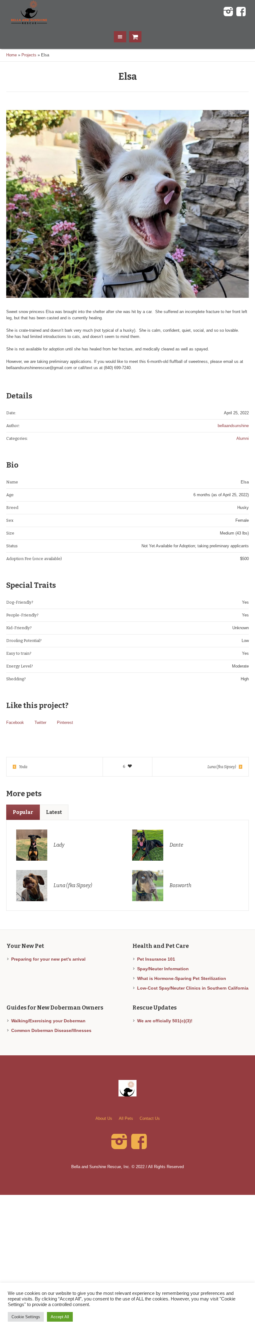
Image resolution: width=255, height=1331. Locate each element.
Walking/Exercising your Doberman (48, 1020)
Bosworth (180, 885)
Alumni (242, 438)
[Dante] (147, 844)
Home (11, 55)
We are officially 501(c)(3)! (164, 1020)
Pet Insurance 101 (156, 959)
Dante (176, 845)
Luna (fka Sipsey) (221, 767)
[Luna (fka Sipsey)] (31, 885)
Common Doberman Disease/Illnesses (51, 1030)
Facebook (15, 722)
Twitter (40, 722)
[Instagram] (228, 12)
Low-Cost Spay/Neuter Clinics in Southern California (192, 988)
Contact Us (150, 1118)
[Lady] (31, 844)
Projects (28, 55)
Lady (58, 845)
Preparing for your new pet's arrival (48, 959)
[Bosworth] (147, 885)
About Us (103, 1118)
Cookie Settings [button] (26, 1316)
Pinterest (65, 722)
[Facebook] (241, 12)
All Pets (126, 1118)
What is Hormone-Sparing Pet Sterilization (181, 978)
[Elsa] (127, 203)
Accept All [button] (60, 1316)
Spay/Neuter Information (163, 968)
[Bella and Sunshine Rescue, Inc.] (127, 1088)
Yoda (23, 767)
